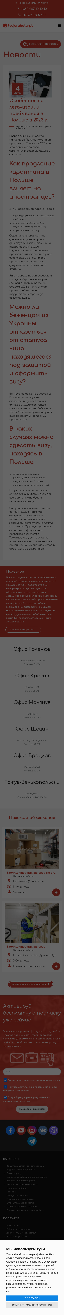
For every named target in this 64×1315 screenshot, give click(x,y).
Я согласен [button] (32, 1298)
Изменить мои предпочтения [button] (32, 1305)
